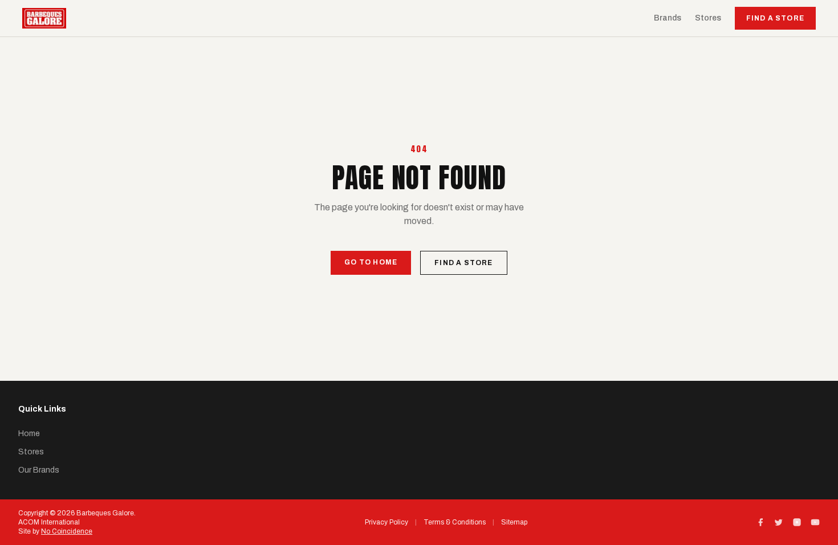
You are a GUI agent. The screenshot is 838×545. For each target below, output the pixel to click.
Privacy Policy (386, 522)
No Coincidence (66, 531)
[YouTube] (815, 522)
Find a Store (775, 18)
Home (29, 433)
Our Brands (38, 470)
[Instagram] (797, 522)
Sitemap (514, 522)
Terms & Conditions (455, 522)
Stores (708, 18)
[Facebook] (760, 522)
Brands (667, 18)
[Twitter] (778, 522)
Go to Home (370, 262)
